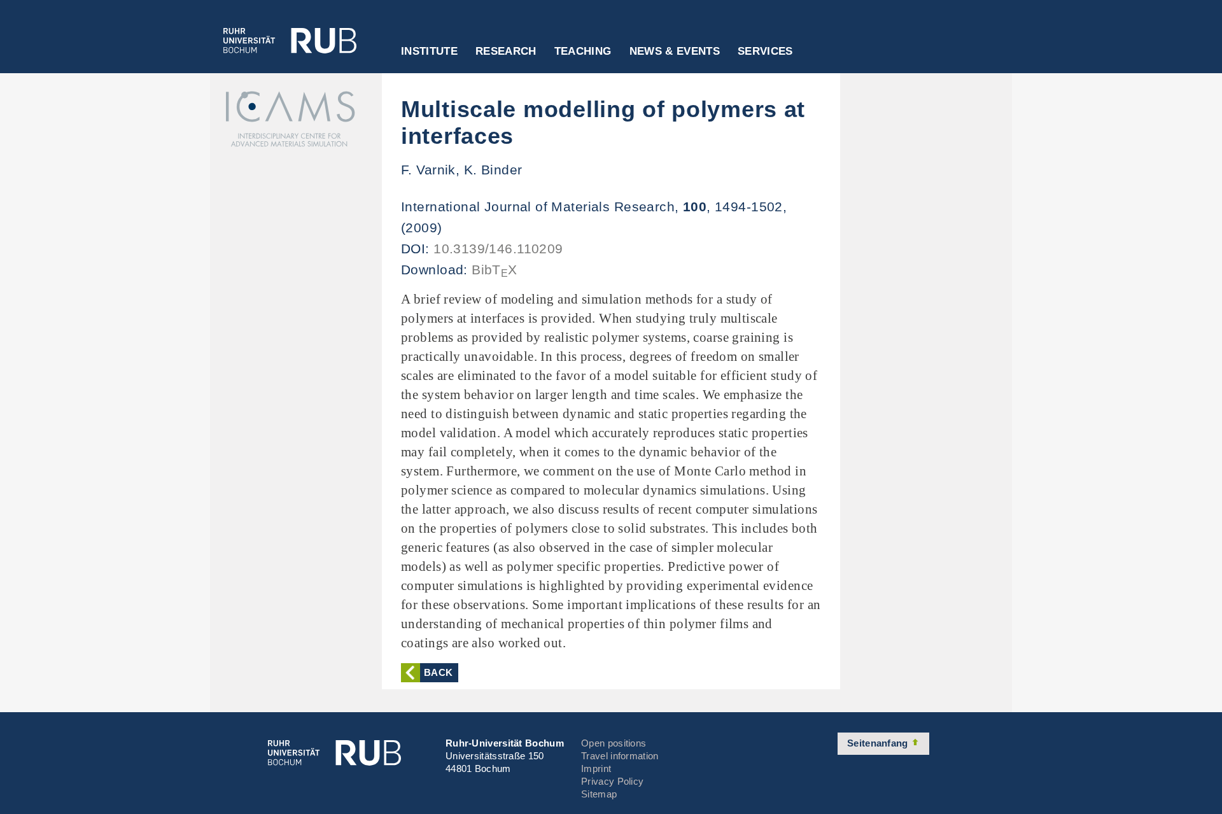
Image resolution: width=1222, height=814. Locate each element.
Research (506, 51)
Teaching (583, 51)
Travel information (619, 755)
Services (765, 51)
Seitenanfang (879, 743)
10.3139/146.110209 (498, 248)
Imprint (596, 768)
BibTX (494, 269)
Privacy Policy (612, 781)
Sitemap (599, 794)
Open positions (613, 743)
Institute (429, 51)
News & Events (674, 51)
